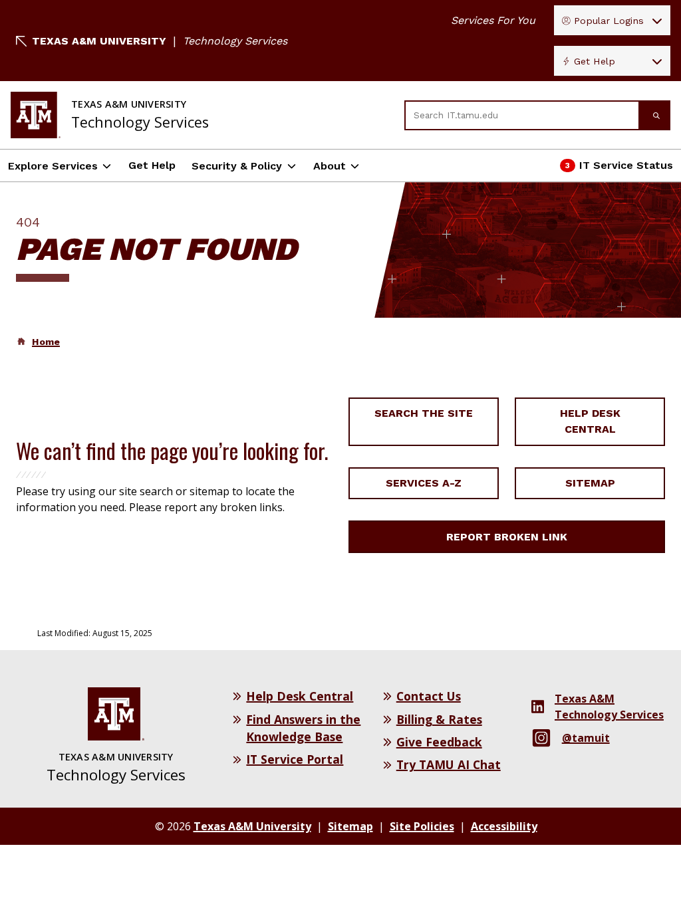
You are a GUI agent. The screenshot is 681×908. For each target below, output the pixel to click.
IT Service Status (617, 169)
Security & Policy (237, 166)
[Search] (655, 115)
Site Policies (422, 826)
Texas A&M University (99, 41)
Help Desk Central (590, 421)
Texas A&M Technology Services (609, 706)
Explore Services (53, 166)
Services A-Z (424, 483)
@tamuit (586, 738)
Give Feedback (439, 742)
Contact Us (428, 696)
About (329, 166)
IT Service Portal (294, 759)
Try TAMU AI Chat (448, 764)
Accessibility (504, 826)
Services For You (493, 20)
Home (46, 341)
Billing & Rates (439, 719)
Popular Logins (609, 20)
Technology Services (235, 41)
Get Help (594, 61)
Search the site (423, 413)
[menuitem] (38, 342)
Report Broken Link (506, 536)
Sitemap (590, 483)
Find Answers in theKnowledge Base (303, 727)
